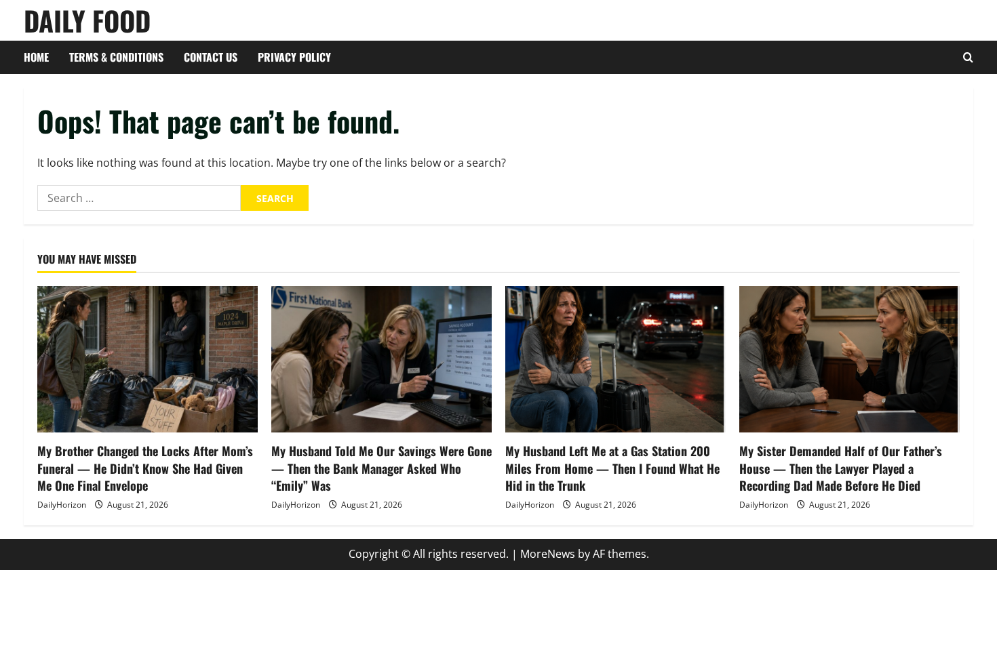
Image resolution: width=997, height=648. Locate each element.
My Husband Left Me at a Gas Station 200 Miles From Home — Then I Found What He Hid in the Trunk (612, 467)
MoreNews (547, 553)
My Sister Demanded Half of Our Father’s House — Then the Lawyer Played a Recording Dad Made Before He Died (840, 467)
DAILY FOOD (87, 20)
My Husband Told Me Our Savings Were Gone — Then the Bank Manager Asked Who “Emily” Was (381, 467)
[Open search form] (968, 57)
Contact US (210, 57)
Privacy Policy (294, 57)
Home (36, 57)
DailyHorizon (61, 504)
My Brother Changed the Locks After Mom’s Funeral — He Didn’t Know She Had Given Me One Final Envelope (145, 467)
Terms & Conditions (116, 57)
